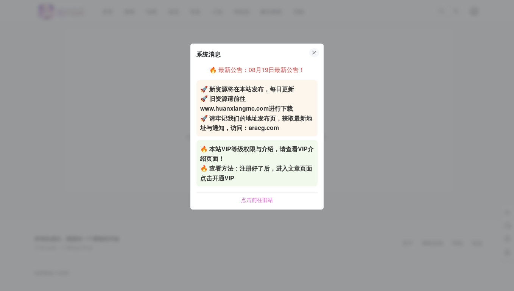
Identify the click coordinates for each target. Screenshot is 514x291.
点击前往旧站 (257, 199)
